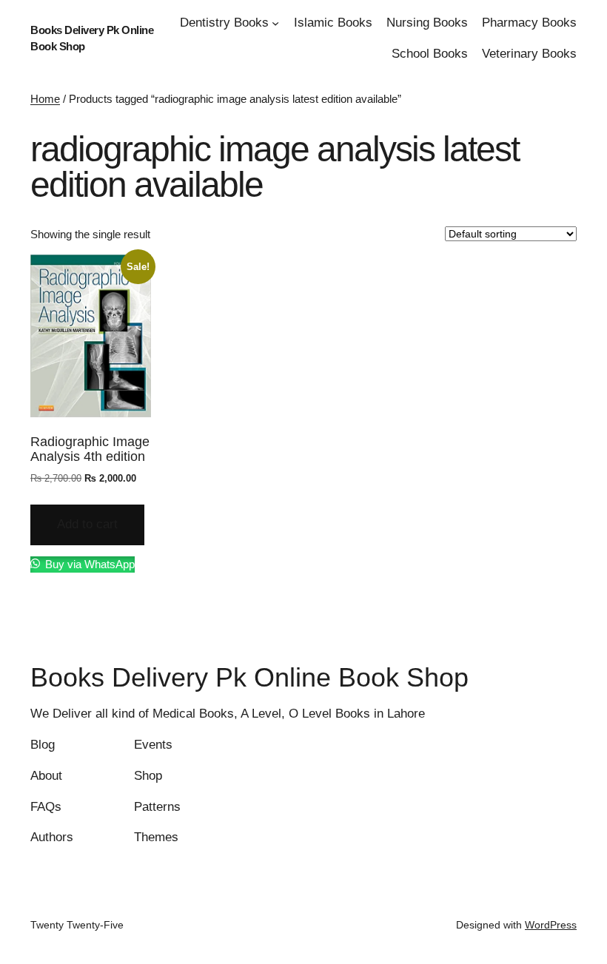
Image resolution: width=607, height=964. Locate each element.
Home (45, 98)
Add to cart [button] (87, 524)
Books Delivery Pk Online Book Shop (249, 677)
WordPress (551, 925)
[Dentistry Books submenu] (275, 23)
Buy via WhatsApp (88, 564)
